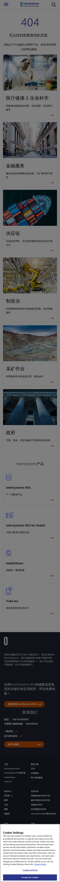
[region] (30, 853)
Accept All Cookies (30, 877)
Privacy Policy (40, 864)
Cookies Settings (30, 870)
